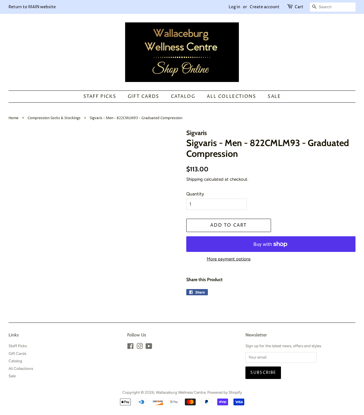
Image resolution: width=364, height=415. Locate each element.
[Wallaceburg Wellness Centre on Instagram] (139, 347)
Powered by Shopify (224, 392)
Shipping (194, 179)
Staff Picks (99, 96)
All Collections (231, 96)
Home (13, 118)
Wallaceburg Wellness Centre (181, 392)
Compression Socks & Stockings (54, 118)
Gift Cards (143, 96)
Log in (234, 7)
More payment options (229, 259)
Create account (265, 7)
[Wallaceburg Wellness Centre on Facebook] (130, 347)
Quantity (195, 194)
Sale (274, 96)
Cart (299, 7)
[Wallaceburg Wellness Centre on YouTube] (149, 347)
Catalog (183, 96)
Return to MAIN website (32, 7)
